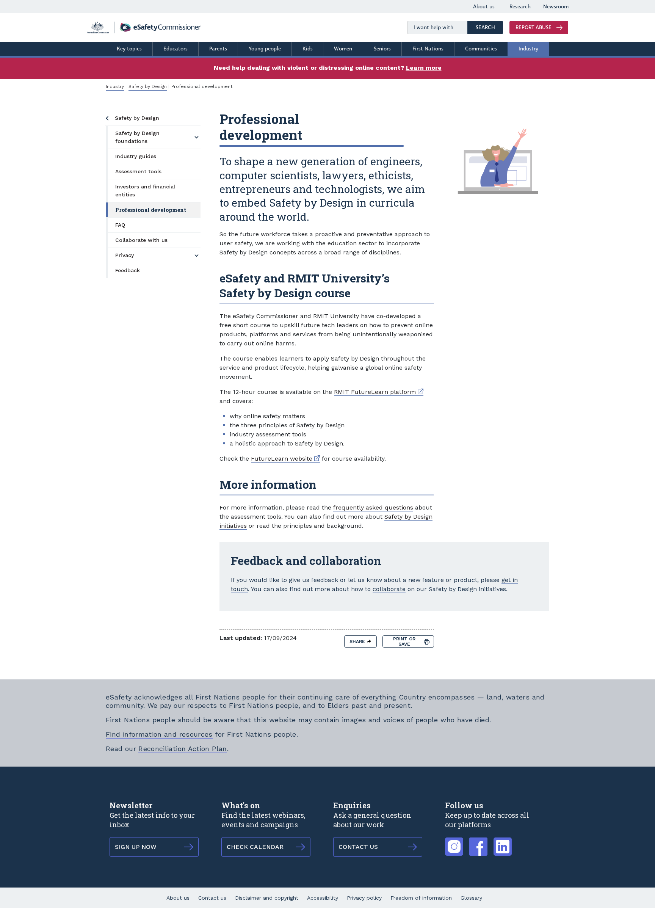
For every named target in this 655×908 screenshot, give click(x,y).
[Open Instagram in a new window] (454, 842)
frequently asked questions (373, 507)
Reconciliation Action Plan (182, 749)
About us (484, 6)
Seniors (382, 48)
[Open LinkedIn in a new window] (503, 842)
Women (343, 48)
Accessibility (322, 898)
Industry (528, 48)
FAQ (120, 225)
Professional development (150, 209)
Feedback (127, 270)
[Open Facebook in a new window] (478, 842)
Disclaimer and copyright (266, 898)
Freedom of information (421, 898)
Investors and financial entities (145, 190)
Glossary (471, 898)
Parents (218, 48)
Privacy (124, 255)
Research (520, 6)
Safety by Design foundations (137, 137)
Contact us (212, 898)
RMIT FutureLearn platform (378, 391)
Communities (481, 48)
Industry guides (135, 156)
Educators (175, 48)
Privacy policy (364, 898)
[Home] (144, 28)
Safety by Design (147, 86)
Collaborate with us (141, 240)
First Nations (427, 48)
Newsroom (556, 6)
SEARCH (489, 27)
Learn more (424, 67)
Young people (265, 48)
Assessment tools (138, 171)
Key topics (129, 48)
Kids (307, 48)
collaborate (389, 589)
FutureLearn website (285, 458)
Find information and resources (159, 734)
